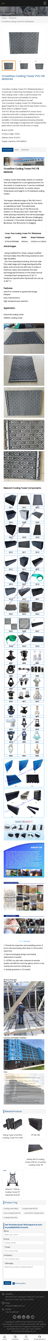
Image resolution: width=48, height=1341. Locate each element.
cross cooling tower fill (12, 1213)
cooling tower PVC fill (29, 1209)
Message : (9, 1263)
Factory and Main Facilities (15, 1038)
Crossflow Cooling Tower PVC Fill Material (18, 21)
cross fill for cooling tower (33, 1213)
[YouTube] (14, 1317)
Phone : (7, 1239)
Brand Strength (10, 980)
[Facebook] (19, 1317)
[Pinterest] (28, 1317)
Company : (8, 1255)
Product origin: (8, 134)
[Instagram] (32, 1317)
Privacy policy (20, 1283)
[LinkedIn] (23, 1317)
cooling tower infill (10, 1217)
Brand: (4, 130)
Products (12, 18)
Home (4, 18)
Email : (7, 1247)
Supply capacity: (9, 141)
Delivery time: (7, 137)
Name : (6, 1231)
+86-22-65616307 (12, 1312)
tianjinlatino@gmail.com (15, 1306)
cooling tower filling (11, 1209)
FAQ (5, 1072)
